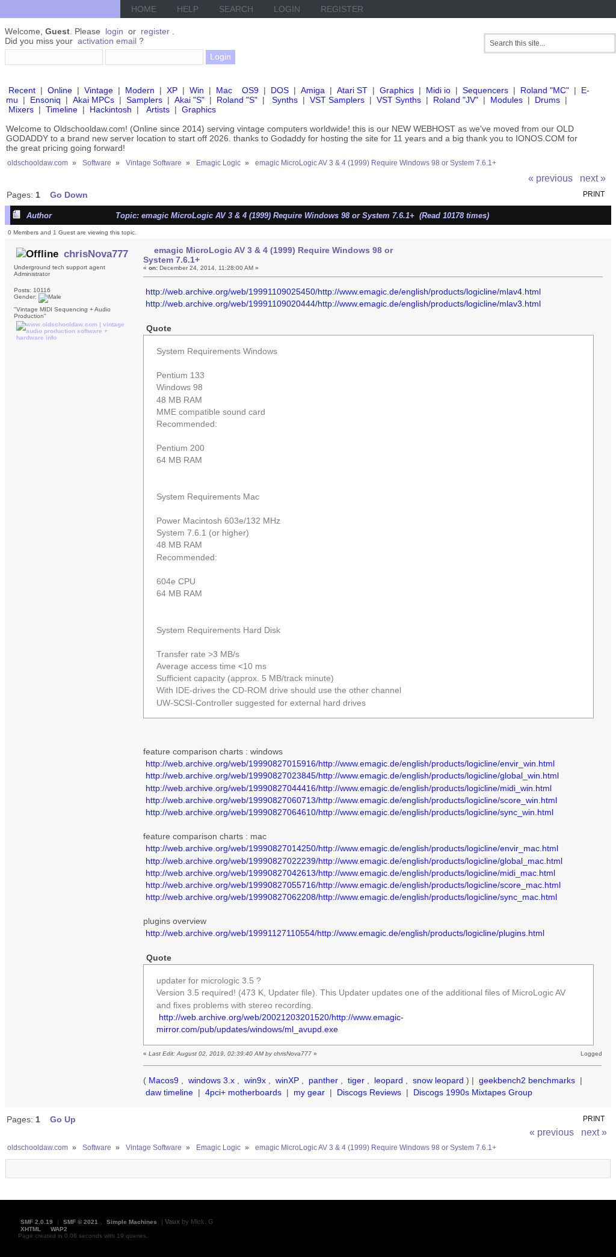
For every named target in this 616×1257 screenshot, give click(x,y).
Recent (21, 90)
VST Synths (399, 100)
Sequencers (485, 90)
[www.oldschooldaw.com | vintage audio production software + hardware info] (71, 337)
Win (196, 90)
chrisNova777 (96, 254)
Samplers (144, 100)
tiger (356, 1080)
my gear (309, 1092)
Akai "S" (189, 100)
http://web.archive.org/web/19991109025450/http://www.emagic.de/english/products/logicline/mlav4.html (343, 291)
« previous (550, 178)
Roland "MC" (544, 90)
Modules (506, 100)
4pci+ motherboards (243, 1092)
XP (172, 90)
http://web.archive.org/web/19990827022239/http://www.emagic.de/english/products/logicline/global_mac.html (354, 861)
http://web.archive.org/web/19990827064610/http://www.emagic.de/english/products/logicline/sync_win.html (349, 812)
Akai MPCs (93, 100)
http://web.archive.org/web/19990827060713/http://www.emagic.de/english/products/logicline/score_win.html (351, 800)
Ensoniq (45, 100)
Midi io (438, 90)
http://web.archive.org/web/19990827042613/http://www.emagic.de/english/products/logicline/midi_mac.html (350, 873)
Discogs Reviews (369, 1092)
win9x (255, 1080)
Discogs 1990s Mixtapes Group (472, 1092)
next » (593, 178)
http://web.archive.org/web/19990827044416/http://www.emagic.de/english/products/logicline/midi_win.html (349, 788)
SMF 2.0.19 (36, 1222)
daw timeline (169, 1092)
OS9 (250, 90)
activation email (107, 41)
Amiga (313, 90)
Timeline (62, 109)
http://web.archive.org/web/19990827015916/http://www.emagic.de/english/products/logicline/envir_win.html (350, 763)
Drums (547, 100)
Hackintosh (111, 109)
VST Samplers (337, 100)
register (155, 31)
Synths (285, 100)
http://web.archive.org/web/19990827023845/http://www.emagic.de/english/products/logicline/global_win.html (352, 775)
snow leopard (438, 1080)
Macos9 (164, 1080)
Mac (224, 90)
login (114, 31)
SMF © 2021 (80, 1222)
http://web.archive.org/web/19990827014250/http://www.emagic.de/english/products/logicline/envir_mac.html (352, 848)
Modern (140, 90)
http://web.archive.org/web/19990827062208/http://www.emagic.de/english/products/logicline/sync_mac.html (351, 897)
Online (60, 90)
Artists (158, 109)
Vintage (98, 90)
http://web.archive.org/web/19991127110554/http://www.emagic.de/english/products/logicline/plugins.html (345, 933)
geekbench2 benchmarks (527, 1080)
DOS (280, 90)
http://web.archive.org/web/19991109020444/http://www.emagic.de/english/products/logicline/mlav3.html (343, 303)
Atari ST (352, 90)
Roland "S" (237, 100)
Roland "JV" (455, 100)
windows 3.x (211, 1080)
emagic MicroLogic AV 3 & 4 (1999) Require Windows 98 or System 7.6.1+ (267, 255)
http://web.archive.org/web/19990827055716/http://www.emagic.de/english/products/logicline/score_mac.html (353, 885)
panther (323, 1080)
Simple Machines (131, 1222)
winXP (287, 1080)
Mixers (21, 109)
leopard (388, 1080)
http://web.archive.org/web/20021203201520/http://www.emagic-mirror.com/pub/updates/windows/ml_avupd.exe (280, 1023)
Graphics (397, 90)
